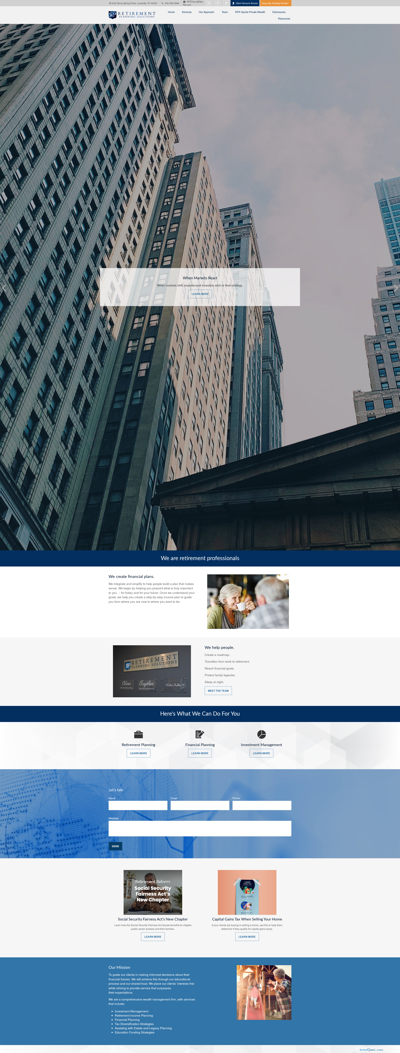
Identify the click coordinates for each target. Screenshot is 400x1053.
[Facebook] (217, 3)
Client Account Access (247, 3)
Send (115, 846)
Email (174, 798)
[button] (171, 12)
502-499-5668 (172, 3)
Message (114, 818)
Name (112, 798)
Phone (236, 798)
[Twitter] (208, 3)
